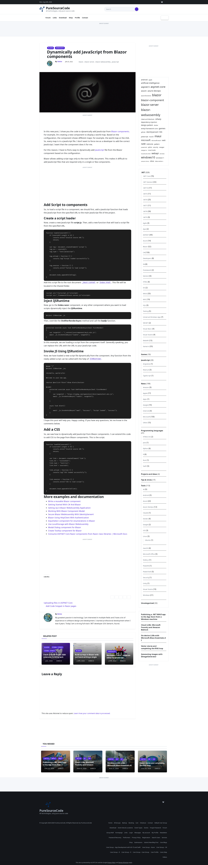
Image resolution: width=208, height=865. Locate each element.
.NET (143, 172)
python (150, 147)
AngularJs (146, 364)
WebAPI (146, 340)
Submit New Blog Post (151, 842)
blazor (81, 62)
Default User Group (160, 823)
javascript (115, 62)
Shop (71, 18)
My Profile (155, 833)
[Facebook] (167, 2)
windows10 (148, 157)
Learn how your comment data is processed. (92, 713)
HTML (145, 282)
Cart (137, 823)
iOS (144, 530)
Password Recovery (115, 837)
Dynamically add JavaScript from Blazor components (87, 54)
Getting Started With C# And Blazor (64, 504)
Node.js (146, 560)
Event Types (138, 828)
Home (110, 823)
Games (144, 354)
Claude (145, 513)
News (143, 383)
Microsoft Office (149, 554)
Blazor (50, 48)
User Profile (154, 852)
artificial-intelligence (150, 83)
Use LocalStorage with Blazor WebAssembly (68, 524)
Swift (145, 466)
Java (144, 443)
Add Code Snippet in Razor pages (60, 606)
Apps (145, 399)
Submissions (138, 842)
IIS (144, 288)
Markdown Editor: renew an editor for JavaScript (118, 656)
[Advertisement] (104, 30)
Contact (85, 18)
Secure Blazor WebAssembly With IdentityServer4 (70, 514)
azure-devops (154, 90)
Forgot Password (155, 828)
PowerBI (146, 566)
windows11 (160, 158)
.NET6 (145, 200)
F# (144, 264)
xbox (152, 161)
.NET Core (146, 176)
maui (158, 136)
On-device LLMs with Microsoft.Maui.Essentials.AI (153, 637)
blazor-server (89, 62)
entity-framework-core (149, 128)
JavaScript (60, 48)
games (162, 128)
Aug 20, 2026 (146, 768)
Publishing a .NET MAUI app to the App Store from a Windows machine (153, 616)
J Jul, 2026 (49, 661)
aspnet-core (158, 86)
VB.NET (145, 323)
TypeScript (147, 376)
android (144, 79)
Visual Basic (147, 329)
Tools (143, 485)
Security (146, 577)
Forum (48, 18)
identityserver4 (152, 132)
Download (63, 18)
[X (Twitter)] (147, 2)
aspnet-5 (145, 86)
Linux (145, 536)
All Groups (117, 823)
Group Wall (110, 833)
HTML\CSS (147, 437)
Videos (165, 857)
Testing (145, 311)
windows (162, 153)
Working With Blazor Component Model (66, 511)
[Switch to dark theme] (165, 18)
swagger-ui (144, 150)
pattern (157, 144)
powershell (144, 147)
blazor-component (152, 100)
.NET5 (145, 194)
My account (146, 833)
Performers (126, 837)
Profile (77, 18)
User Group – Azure (148, 847)
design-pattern (147, 125)
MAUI (145, 294)
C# (144, 252)
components (123, 131)
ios (160, 131)
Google (145, 405)
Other (145, 423)
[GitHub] (137, 2)
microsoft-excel (156, 140)
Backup (124, 823)
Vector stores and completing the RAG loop (152, 647)
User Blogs (163, 842)
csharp (158, 119)
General (146, 276)
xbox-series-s (159, 161)
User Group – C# (161, 847)
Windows (146, 595)
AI (144, 489)
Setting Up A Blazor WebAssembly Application (69, 507)
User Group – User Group (141, 852)
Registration (146, 837)
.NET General (148, 182)
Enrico (60, 61)
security (155, 147)
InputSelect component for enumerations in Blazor (71, 521)
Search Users (156, 837)
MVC (144, 299)
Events (146, 828)
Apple (145, 393)
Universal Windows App (152, 317)
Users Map (163, 852)
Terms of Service (123, 862)
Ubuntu (148, 540)
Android (146, 495)
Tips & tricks (146, 480)
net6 (163, 140)
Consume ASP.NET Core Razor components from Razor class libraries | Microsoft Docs (87, 534)
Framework (147, 270)
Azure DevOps (148, 507)
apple (150, 80)
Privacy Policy (136, 837)
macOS (151, 137)
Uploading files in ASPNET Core (58, 602)
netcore (149, 144)
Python (145, 448)
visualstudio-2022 (146, 153)
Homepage (119, 833)
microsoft (145, 140)
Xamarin (146, 346)
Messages (137, 833)
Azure (145, 241)
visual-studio (152, 150)
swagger (161, 147)
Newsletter (163, 833)
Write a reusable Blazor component (64, 501)
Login (131, 833)
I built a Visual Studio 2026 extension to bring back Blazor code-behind (54, 657)
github (143, 132)
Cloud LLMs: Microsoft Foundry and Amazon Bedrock (151, 627)
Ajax (144, 229)
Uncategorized (147, 603)
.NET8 (145, 211)
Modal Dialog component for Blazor (64, 527)
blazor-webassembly (103, 62)
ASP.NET (146, 235)
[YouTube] (157, 2)
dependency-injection (149, 122)
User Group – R (115, 852)
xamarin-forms (145, 161)
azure (144, 90)
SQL (144, 305)
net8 (143, 143)
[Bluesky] (162, 2)
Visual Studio (57, 647)
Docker (145, 519)
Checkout (143, 823)
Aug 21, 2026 (114, 768)
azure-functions (146, 96)
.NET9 (145, 217)
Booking (131, 823)
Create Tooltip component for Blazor (65, 530)
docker (156, 125)
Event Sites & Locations (125, 828)
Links (55, 18)
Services (164, 837)
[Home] (41, 18)
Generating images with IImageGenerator (151, 655)
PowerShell (147, 572)
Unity (145, 583)
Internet (146, 411)
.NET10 (145, 188)
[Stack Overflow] (142, 2)
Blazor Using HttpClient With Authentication (68, 517)
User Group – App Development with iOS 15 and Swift (123, 847)
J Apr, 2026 (80, 661)
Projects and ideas (149, 474)
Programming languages (152, 430)
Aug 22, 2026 (49, 768)
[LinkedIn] (152, 2)
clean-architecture (147, 119)
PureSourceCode (58, 8)
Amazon (146, 387)
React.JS (146, 370)
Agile (145, 223)
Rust (144, 460)
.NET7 (145, 205)
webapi (155, 153)
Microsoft (146, 417)
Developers (147, 258)
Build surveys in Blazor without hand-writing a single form (87, 657)
